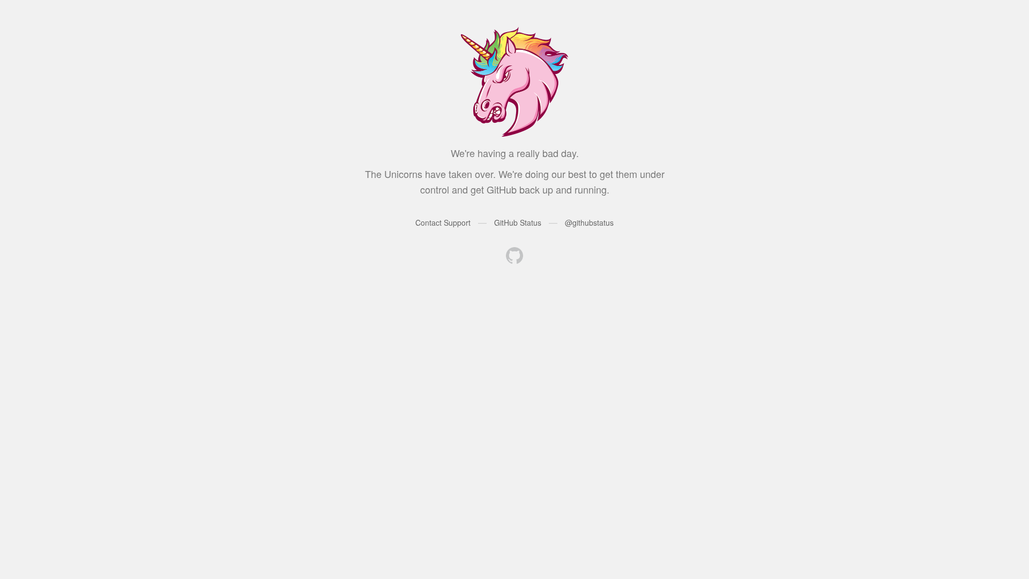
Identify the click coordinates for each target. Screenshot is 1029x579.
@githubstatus (589, 222)
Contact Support (443, 222)
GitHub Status (517, 222)
